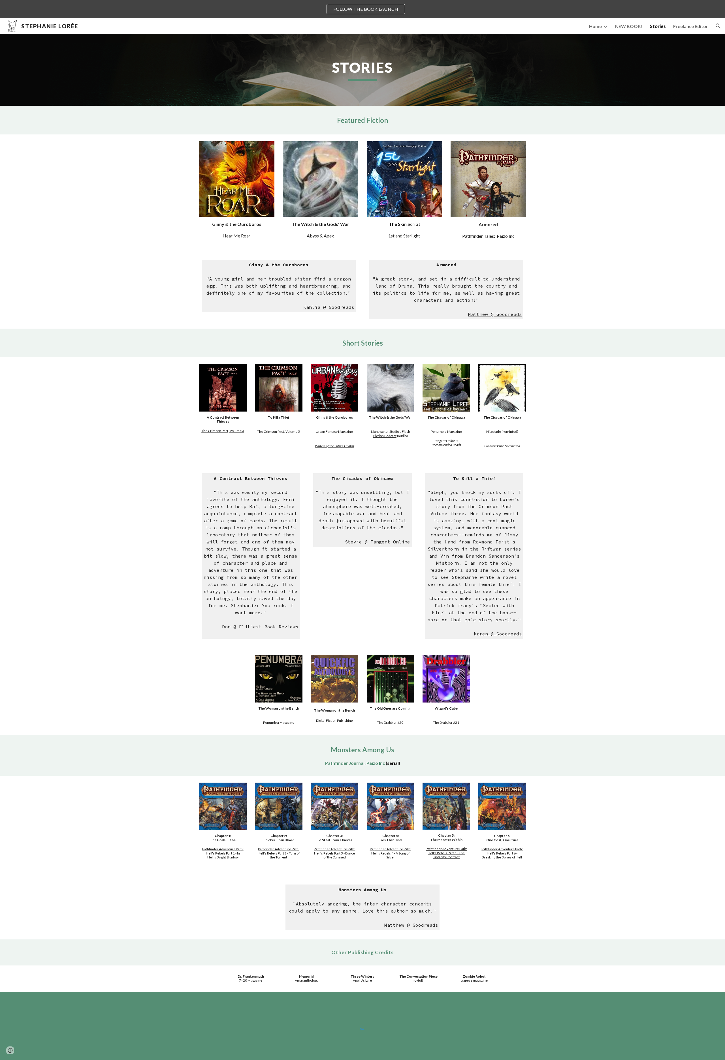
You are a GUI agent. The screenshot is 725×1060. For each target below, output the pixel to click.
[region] (362, 9)
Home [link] (595, 26)
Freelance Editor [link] (690, 26)
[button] (718, 26)
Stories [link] (658, 26)
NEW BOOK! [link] (629, 26)
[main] (362, 69)
